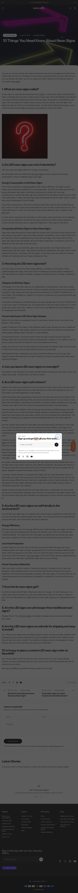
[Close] (58, 437)
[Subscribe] (56, 445)
